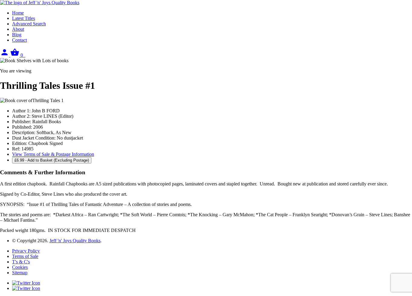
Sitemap (19, 272)
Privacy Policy (26, 250)
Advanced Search (29, 23)
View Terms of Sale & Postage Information (53, 154)
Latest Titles (23, 18)
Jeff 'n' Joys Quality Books (74, 240)
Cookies (20, 267)
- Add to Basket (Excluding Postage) (51, 160)
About (18, 29)
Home (18, 12)
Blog (16, 34)
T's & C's (21, 261)
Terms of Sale (25, 256)
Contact (19, 40)
